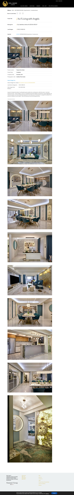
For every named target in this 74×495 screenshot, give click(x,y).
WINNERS (38, 6)
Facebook (24, 475)
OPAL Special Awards (53, 6)
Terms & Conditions (42, 483)
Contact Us (40, 478)
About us (40, 477)
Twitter (24, 476)
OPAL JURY (44, 6)
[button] (17, 13)
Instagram (24, 477)
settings (47, 493)
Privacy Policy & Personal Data (44, 482)
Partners (40, 485)
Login (40, 480)
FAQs (39, 475)
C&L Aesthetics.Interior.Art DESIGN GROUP (27, 82)
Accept (54, 493)
